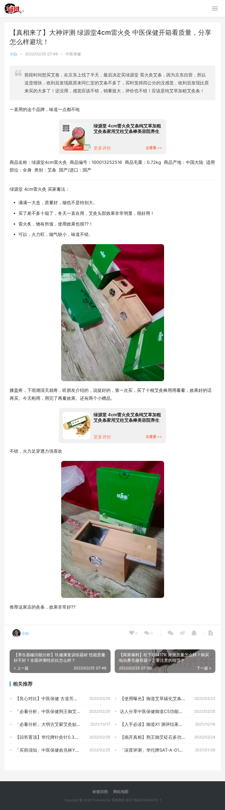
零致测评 (118, 800)
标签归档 (100, 791)
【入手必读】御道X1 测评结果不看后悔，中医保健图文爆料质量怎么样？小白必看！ (167, 724)
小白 (13, 54)
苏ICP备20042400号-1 (143, 800)
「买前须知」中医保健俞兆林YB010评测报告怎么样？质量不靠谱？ (62, 750)
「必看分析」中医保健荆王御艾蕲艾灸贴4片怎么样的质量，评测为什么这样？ (62, 711)
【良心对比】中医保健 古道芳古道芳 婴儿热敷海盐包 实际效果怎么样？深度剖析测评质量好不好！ (62, 698)
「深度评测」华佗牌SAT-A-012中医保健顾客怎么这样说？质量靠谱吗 (167, 750)
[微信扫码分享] (170, 633)
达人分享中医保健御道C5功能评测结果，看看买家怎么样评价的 (167, 711)
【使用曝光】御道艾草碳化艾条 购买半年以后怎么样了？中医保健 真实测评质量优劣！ (167, 698)
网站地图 (120, 791)
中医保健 (73, 54)
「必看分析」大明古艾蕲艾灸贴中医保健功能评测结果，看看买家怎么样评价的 (62, 724)
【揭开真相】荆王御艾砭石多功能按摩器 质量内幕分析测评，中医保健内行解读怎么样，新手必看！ (167, 737)
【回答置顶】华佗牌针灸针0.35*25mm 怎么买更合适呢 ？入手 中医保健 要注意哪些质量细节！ (62, 737)
